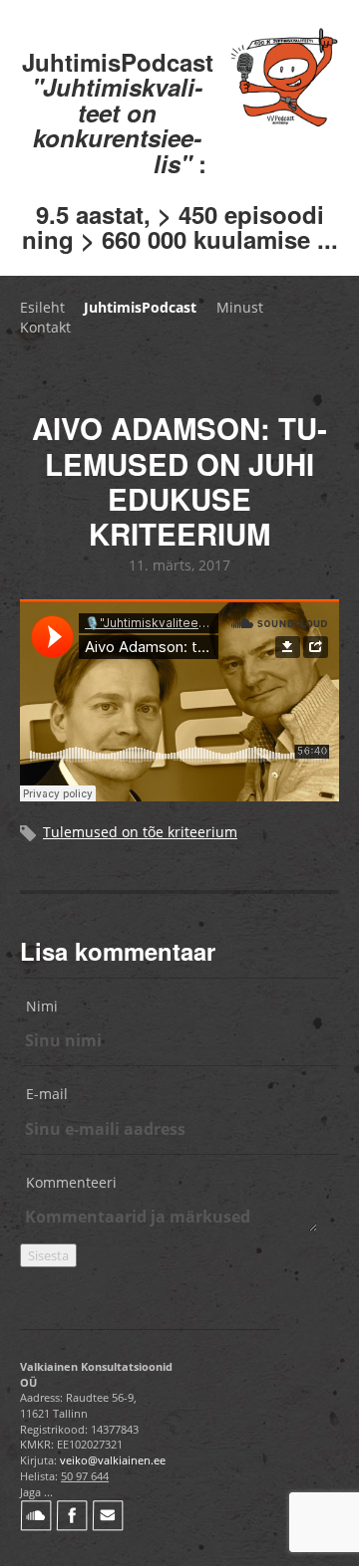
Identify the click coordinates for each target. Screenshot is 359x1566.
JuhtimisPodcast (140, 307)
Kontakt (45, 327)
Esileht (42, 307)
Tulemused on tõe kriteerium (140, 831)
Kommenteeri (71, 1182)
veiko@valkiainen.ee (113, 1460)
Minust (239, 307)
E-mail (47, 1093)
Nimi (42, 1006)
